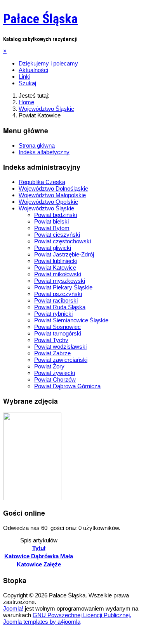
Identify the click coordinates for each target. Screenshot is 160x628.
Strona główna (37, 145)
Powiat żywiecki (54, 373)
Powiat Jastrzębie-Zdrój (64, 254)
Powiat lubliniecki (55, 261)
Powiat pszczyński (58, 294)
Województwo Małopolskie (52, 195)
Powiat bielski (51, 221)
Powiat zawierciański (60, 359)
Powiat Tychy (51, 340)
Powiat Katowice (55, 267)
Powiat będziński (55, 215)
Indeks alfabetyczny (44, 152)
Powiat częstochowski (62, 241)
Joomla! (13, 608)
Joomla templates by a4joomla (41, 621)
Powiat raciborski (56, 300)
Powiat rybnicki (53, 313)
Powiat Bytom (52, 228)
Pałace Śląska (40, 18)
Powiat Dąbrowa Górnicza (67, 386)
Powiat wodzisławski (60, 346)
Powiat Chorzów (55, 379)
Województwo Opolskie (48, 201)
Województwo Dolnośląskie (53, 188)
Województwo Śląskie (46, 208)
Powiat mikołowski (57, 274)
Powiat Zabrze (52, 353)
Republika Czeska (42, 182)
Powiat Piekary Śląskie (63, 287)
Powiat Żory (49, 366)
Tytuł (38, 548)
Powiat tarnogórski (57, 333)
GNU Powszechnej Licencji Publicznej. (82, 615)
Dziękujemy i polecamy (48, 63)
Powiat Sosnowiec (57, 326)
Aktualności (33, 70)
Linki (24, 76)
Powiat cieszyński (57, 234)
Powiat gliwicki (52, 247)
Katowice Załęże (39, 564)
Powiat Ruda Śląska (59, 307)
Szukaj (27, 83)
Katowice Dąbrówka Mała (38, 556)
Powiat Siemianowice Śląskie (71, 320)
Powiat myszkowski (59, 280)
